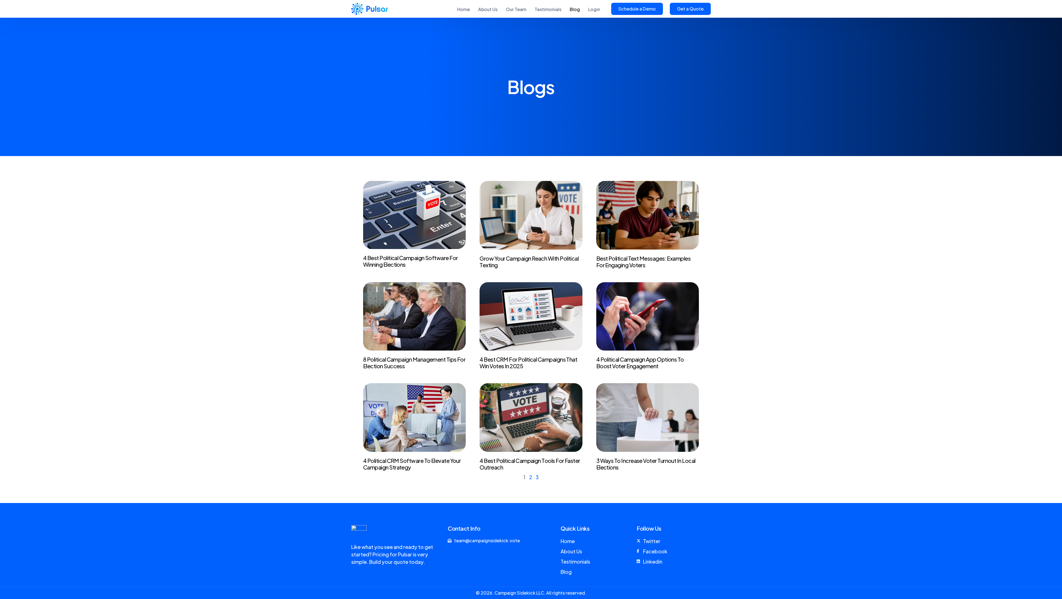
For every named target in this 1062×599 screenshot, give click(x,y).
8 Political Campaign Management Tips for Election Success (414, 362)
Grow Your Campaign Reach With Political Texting (529, 261)
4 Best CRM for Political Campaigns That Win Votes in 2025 (528, 362)
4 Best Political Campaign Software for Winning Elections (410, 261)
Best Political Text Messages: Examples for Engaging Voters (643, 261)
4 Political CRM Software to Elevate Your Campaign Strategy (412, 464)
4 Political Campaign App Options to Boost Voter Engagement (640, 362)
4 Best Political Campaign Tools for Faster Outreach (530, 464)
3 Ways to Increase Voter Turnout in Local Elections (646, 464)
